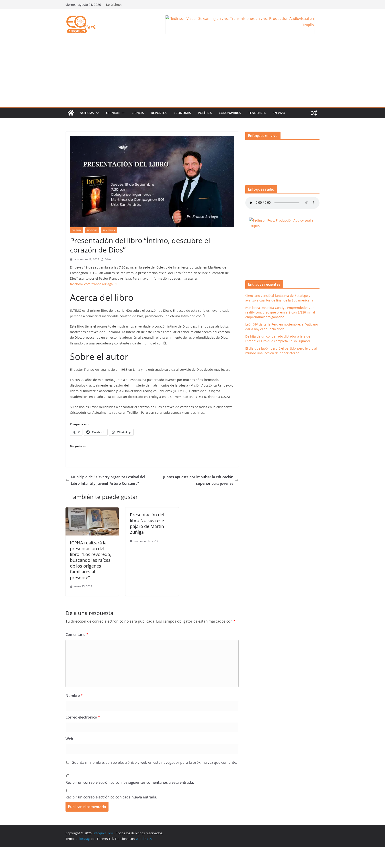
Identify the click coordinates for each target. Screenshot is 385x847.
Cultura (76, 230)
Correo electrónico (83, 717)
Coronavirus (230, 113)
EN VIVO (279, 113)
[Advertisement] (192, 73)
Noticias (87, 113)
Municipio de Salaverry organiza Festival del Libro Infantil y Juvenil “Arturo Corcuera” (108, 480)
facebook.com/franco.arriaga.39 (93, 284)
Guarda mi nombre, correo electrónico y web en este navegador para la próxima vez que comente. (154, 762)
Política (205, 113)
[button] (96, 113)
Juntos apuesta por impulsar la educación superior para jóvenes (198, 480)
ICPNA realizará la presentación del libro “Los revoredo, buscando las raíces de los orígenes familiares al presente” (90, 560)
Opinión (113, 113)
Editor (108, 259)
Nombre (74, 695)
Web (69, 738)
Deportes (159, 113)
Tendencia (257, 113)
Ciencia (138, 113)
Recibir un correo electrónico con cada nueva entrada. (111, 797)
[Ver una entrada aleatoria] (314, 113)
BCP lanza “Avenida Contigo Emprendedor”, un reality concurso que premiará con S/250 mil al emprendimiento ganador (280, 312)
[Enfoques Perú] (71, 113)
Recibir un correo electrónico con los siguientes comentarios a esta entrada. (130, 782)
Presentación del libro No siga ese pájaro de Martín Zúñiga (147, 523)
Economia (182, 113)
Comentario (77, 634)
